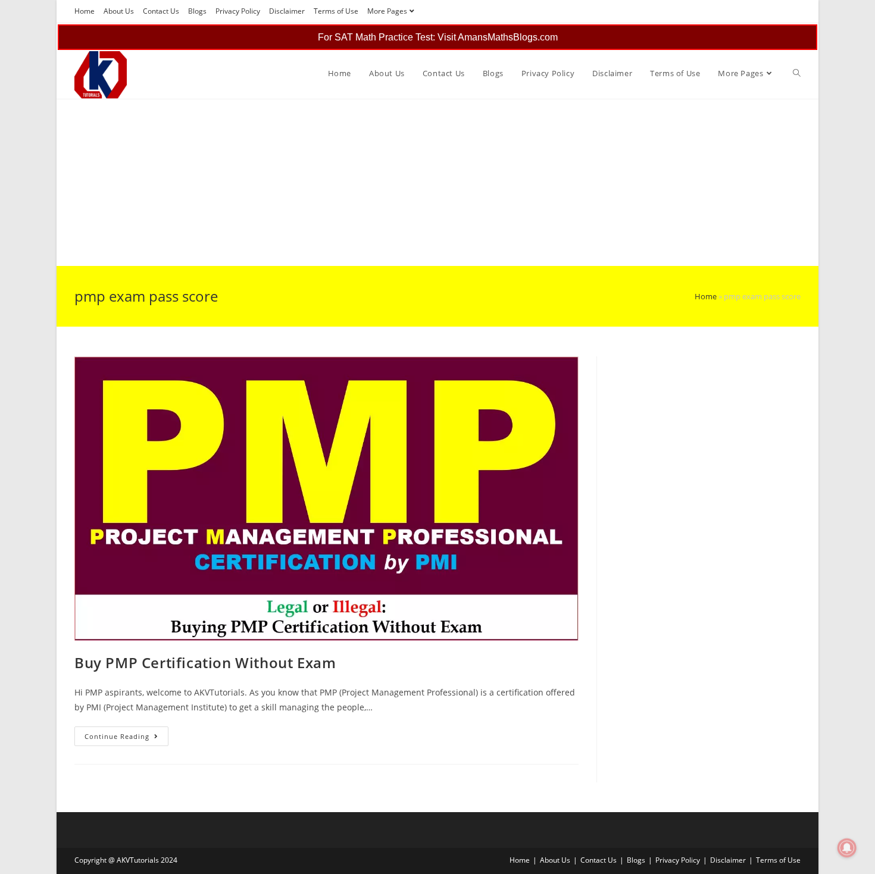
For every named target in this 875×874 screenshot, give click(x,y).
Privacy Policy (237, 11)
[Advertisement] (414, 182)
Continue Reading (126, 738)
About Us (119, 11)
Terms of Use (336, 11)
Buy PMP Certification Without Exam (205, 662)
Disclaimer (287, 11)
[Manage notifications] (847, 847)
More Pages (387, 11)
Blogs (197, 11)
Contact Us (161, 11)
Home (84, 11)
